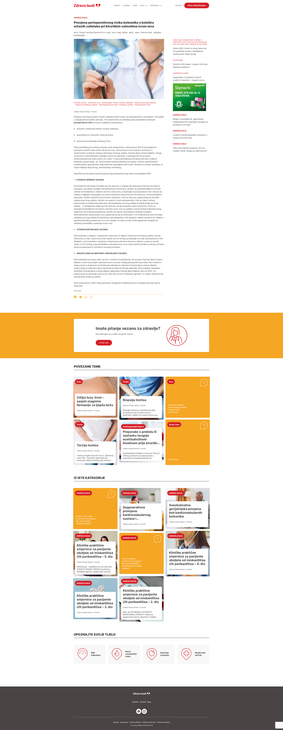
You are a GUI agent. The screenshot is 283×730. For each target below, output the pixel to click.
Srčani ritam (174, 424)
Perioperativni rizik (142, 104)
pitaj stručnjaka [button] (197, 5)
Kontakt (116, 722)
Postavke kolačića (163, 722)
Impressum (124, 722)
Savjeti (117, 5)
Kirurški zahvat (80, 102)
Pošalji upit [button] (103, 342)
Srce (171, 381)
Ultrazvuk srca (94, 102)
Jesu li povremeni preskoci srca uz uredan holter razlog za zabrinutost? (190, 149)
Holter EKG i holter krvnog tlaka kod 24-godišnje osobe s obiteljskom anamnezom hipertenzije (190, 51)
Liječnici (126, 5)
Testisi (126, 381)
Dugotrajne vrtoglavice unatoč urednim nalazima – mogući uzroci (189, 79)
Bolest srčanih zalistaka (123, 102)
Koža (79, 381)
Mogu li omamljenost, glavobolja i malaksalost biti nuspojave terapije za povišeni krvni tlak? (190, 122)
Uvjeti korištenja (135, 722)
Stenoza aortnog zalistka (145, 102)
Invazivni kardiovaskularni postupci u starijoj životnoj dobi (190, 136)
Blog (142, 5)
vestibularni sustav (180, 73)
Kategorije (155, 5)
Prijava (178, 5)
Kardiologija (80, 17)
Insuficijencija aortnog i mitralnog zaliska (116, 104)
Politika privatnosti (148, 722)
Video (135, 5)
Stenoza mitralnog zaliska (86, 104)
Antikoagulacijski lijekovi (133, 426)
